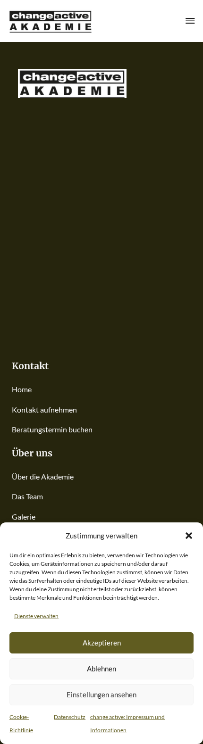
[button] (189, 535)
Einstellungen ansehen (101, 694)
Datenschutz (69, 716)
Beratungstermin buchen (52, 429)
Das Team (27, 496)
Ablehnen (101, 668)
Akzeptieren (102, 642)
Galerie (23, 516)
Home (22, 389)
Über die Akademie (43, 476)
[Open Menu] (190, 21)
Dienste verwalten (36, 616)
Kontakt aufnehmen (44, 409)
